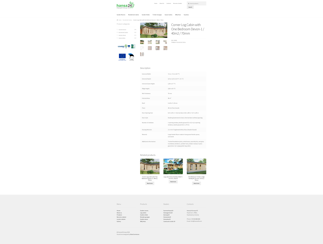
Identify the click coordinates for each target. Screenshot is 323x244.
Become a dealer (121, 217)
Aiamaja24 (166, 215)
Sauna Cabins (168, 15)
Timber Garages (157, 15)
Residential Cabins (133, 15)
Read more (150, 183)
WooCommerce (134, 234)
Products (119, 215)
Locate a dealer (121, 219)
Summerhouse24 (168, 210)
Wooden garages (145, 217)
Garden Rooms (121, 15)
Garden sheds (144, 215)
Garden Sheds (146, 15)
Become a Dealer (177, 3)
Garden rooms (144, 210)
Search (190, 7)
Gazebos (186, 15)
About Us (162, 3)
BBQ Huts (178, 15)
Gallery (119, 221)
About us (119, 213)
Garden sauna (144, 219)
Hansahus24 (166, 219)
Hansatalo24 (167, 217)
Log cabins (143, 213)
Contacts (168, 3)
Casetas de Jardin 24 (169, 221)
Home (155, 3)
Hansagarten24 (167, 213)
